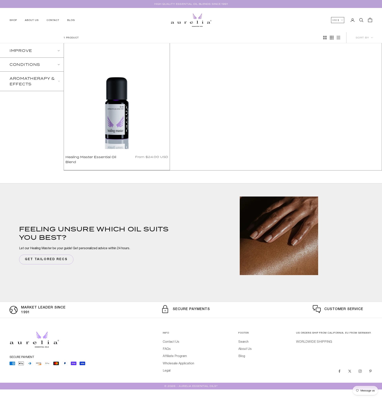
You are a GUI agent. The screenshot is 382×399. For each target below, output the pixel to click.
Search (243, 341)
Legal (167, 370)
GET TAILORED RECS (46, 259)
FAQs (167, 348)
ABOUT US (32, 20)
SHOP (13, 20)
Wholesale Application (178, 363)
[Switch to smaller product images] (331, 37)
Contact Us (171, 341)
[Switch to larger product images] (325, 37)
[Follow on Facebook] (339, 371)
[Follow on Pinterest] (370, 371)
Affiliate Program (175, 356)
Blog (241, 356)
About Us (245, 348)
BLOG (71, 20)
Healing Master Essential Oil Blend (90, 159)
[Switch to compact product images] (338, 37)
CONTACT (53, 20)
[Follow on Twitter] (350, 371)
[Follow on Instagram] (360, 371)
